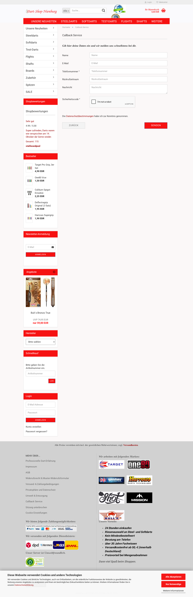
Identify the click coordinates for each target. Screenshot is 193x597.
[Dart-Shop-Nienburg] (42, 11)
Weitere (156, 21)
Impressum (31, 466)
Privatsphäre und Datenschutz (40, 490)
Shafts (142, 21)
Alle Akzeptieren (173, 577)
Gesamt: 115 (32, 141)
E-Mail (65, 63)
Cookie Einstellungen (36, 512)
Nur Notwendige (173, 584)
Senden (156, 125)
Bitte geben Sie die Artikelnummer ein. (35, 366)
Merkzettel (162, 2)
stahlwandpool (33, 146)
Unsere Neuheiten (43, 21)
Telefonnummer (70, 71)
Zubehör (31, 77)
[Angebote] (54, 272)
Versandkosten (130, 445)
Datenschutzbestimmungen (80, 116)
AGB (28, 472)
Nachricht (67, 87)
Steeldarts (69, 21)
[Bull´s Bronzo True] (40, 292)
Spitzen (30, 84)
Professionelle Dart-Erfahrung (40, 461)
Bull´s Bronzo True (40, 312)
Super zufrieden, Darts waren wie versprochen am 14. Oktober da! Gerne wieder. (40, 133)
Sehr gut (30, 121)
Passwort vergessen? (36, 431)
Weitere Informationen (173, 590)
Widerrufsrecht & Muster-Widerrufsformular (47, 478)
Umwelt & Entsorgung (36, 495)
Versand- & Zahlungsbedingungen (42, 484)
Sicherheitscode (70, 99)
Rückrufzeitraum (70, 79)
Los (52, 381)
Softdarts (89, 21)
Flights (126, 21)
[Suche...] (103, 10)
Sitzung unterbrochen (36, 507)
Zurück (73, 125)
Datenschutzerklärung (23, 585)
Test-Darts (109, 21)
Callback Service (34, 501)
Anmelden (40, 254)
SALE (29, 91)
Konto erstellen (33, 426)
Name (65, 55)
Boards (30, 70)
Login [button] (149, 2)
